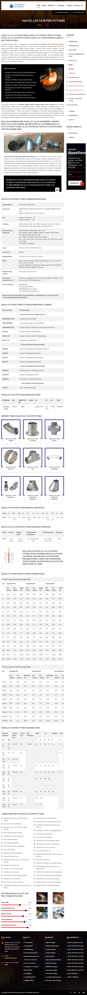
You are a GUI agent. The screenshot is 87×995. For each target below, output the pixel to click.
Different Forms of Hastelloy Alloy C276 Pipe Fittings (20, 82)
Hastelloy (72, 73)
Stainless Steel (74, 45)
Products (51, 5)
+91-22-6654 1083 (78, 12)
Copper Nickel (73, 115)
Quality (70, 5)
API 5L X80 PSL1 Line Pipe (76, 970)
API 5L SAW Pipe (73, 973)
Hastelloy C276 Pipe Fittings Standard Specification (20, 72)
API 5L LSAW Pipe (73, 977)
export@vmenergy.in (62, 12)
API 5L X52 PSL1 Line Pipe (76, 953)
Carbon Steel (73, 41)
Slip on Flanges (50, 942)
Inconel (71, 69)
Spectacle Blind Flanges (53, 960)
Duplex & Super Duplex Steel (76, 55)
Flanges (71, 137)
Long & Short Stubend (31, 966)
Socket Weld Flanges (52, 946)
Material (61, 5)
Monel (71, 65)
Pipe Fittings (73, 133)
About (44, 5)
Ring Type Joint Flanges (53, 980)
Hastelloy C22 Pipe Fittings (76, 86)
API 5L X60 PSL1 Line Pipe (76, 960)
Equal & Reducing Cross (31, 956)
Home (38, 5)
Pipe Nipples (28, 973)
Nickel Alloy (73, 60)
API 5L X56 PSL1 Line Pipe (76, 956)
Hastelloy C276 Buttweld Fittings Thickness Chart (20, 92)
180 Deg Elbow (28, 949)
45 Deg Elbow (28, 946)
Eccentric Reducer (30, 963)
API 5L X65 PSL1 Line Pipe (76, 963)
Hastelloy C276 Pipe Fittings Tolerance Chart (18, 95)
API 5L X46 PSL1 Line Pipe (76, 949)
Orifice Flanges (50, 953)
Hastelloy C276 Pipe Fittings (76, 90)
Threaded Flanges (52, 973)
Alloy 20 (71, 119)
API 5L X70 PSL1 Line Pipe (76, 966)
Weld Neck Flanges (52, 966)
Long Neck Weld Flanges (53, 977)
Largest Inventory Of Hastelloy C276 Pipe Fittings (20, 97)
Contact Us (78, 5)
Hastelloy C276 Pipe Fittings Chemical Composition (20, 85)
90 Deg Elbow (28, 942)
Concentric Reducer (30, 960)
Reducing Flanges (51, 970)
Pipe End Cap (28, 970)
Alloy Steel (73, 50)
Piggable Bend (28, 980)
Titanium (71, 111)
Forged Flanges (51, 949)
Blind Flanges (50, 956)
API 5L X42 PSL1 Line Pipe (76, 946)
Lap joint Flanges (51, 963)
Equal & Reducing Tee (31, 953)
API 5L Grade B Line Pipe (75, 942)
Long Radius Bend (30, 977)
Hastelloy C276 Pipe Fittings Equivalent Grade (18, 80)
